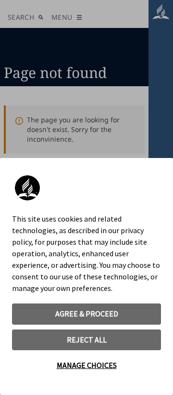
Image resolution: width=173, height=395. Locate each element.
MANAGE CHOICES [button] (87, 365)
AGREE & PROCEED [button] (86, 313)
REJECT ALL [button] (87, 339)
